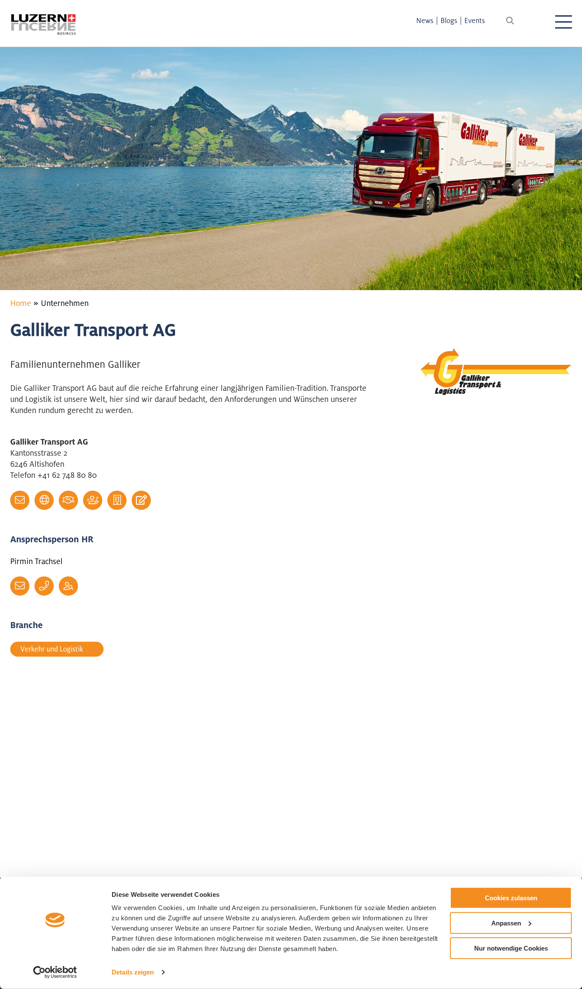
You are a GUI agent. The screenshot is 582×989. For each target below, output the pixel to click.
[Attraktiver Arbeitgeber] (92, 500)
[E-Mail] (19, 500)
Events (474, 20)
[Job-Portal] (68, 586)
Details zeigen (133, 972)
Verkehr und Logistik (51, 649)
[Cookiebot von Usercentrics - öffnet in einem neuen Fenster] (55, 972)
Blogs (449, 20)
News (424, 20)
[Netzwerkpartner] (68, 500)
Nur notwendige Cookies (511, 947)
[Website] (44, 500)
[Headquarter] (117, 500)
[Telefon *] (44, 586)
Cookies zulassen (511, 898)
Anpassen (506, 923)
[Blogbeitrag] (141, 500)
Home (20, 303)
